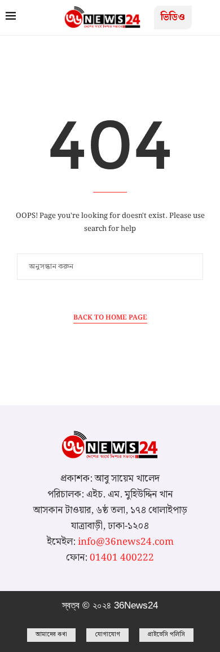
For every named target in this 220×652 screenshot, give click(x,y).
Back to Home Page (110, 318)
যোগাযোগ (107, 634)
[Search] (203, 19)
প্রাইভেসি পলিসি (166, 634)
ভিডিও (173, 17)
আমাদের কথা (51, 634)
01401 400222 (122, 558)
